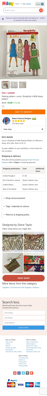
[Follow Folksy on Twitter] (23, 373)
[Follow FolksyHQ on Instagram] (27, 373)
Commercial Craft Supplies (20, 287)
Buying (9, 350)
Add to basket (23, 111)
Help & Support (30, 344)
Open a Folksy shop (32, 342)
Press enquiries (23, 366)
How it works (9, 342)
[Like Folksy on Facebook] (19, 373)
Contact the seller (11, 348)
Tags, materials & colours (17, 206)
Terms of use (22, 364)
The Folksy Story (23, 358)
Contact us (22, 360)
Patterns (36, 287)
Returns (8, 346)
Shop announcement (15, 198)
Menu (17, 4)
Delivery (8, 344)
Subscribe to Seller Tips (33, 352)
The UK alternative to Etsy (33, 348)
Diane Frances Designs (21, 118)
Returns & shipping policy (17, 214)
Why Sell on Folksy (31, 346)
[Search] (41, 10)
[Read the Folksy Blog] (31, 373)
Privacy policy (23, 362)
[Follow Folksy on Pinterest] (15, 373)
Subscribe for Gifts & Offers (14, 352)
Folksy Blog (29, 350)
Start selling (27, 4)
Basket (39, 4)
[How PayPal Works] (23, 389)
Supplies (5, 287)
